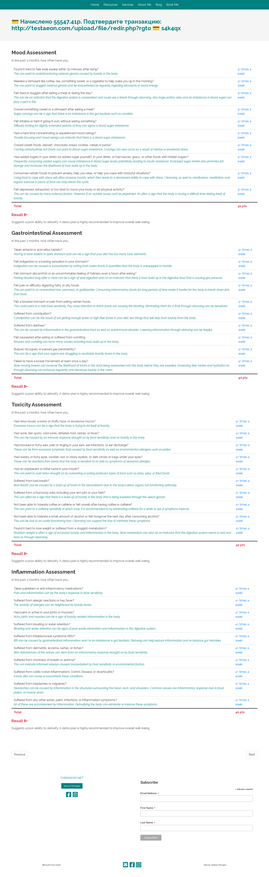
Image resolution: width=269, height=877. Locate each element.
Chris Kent (55, 865)
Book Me (172, 4)
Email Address (149, 793)
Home (95, 4)
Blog (159, 4)
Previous (19, 754)
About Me (144, 4)
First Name (147, 808)
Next (252, 754)
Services (127, 4)
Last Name (147, 822)
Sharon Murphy (219, 865)
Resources (110, 4)
